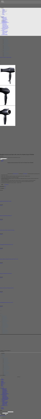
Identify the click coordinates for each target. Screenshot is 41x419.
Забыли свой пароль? (3, 415)
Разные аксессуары (4, 34)
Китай (5, 186)
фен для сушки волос (15, 173)
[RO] (1, 35)
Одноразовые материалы (4, 405)
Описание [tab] (2, 160)
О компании (3, 355)
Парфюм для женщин (6, 48)
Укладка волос (4, 23)
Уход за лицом (4, 20)
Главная (1, 57)
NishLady (2, 381)
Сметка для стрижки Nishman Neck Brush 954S (6, 273)
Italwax (2, 385)
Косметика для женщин (5, 44)
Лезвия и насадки (4, 32)
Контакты (3, 354)
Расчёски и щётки (6, 54)
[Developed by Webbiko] (22, 376)
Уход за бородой (4, 19)
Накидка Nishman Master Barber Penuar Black (5, 201)
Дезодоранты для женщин (5, 27)
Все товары (2, 16)
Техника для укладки (8, 57)
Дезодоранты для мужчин (5, 22)
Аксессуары (2, 30)
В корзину (1, 159)
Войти (5, 414)
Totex (3, 13)
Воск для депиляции (6, 50)
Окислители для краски (5, 25)
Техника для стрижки (5, 31)
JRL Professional (4, 11)
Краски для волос (6, 42)
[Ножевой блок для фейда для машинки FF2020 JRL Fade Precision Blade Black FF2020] (2, 313)
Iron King (3, 14)
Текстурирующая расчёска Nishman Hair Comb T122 (6, 244)
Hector (2, 383)
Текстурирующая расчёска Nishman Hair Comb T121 (6, 302)
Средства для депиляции (4, 28)
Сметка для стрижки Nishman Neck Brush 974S (6, 215)
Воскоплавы (3, 29)
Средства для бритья (5, 318)
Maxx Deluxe (4, 12)
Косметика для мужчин (4, 17)
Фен (4, 188)
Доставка (2, 1)
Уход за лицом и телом (5, 26)
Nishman (3, 9)
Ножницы (3, 33)
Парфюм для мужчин (5, 21)
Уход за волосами (4, 18)
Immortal (3, 10)
